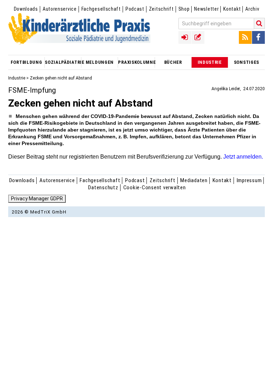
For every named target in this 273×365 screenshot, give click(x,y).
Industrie (16, 78)
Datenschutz (103, 187)
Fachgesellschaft (101, 9)
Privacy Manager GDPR (37, 198)
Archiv (252, 9)
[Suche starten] (259, 23)
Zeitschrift (161, 9)
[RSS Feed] (245, 37)
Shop (184, 9)
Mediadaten (194, 180)
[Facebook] (258, 37)
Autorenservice (60, 9)
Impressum (249, 180)
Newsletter (206, 9)
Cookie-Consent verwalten (154, 187)
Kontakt (232, 9)
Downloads (26, 9)
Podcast (134, 9)
